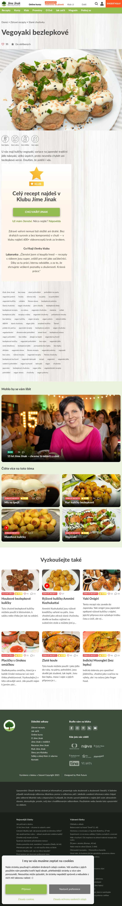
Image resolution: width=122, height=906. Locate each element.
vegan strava (18, 372)
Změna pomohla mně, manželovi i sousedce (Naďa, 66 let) (38, 844)
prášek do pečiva (9, 328)
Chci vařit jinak (36, 212)
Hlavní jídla (7, 594)
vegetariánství (8, 332)
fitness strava (33, 301)
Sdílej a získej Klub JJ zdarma (44, 756)
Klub (26, 10)
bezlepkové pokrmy (49, 301)
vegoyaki (62, 350)
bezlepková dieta (52, 306)
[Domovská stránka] (11, 4)
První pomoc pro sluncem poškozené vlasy (33, 854)
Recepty (6, 10)
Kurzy (17, 10)
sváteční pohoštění (10, 364)
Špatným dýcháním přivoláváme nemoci (32, 841)
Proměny (37, 10)
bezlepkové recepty (10, 310)
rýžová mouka (18, 355)
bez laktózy (7, 319)
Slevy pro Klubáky (39, 753)
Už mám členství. (22, 221)
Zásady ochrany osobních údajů (69, 899)
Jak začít (60, 10)
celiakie (22, 301)
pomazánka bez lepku (42, 346)
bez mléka (22, 337)
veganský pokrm (9, 297)
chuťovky (30, 372)
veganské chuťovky (40, 314)
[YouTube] (95, 728)
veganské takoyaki (29, 359)
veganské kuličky (9, 301)
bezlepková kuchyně (10, 359)
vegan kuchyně (26, 364)
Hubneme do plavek (54, 5)
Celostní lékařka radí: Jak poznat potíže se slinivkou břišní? (39, 831)
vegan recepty (33, 319)
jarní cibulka (38, 306)
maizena (53, 310)
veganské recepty (34, 355)
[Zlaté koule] (61, 641)
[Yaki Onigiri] (102, 580)
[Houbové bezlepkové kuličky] (20, 580)
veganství (51, 359)
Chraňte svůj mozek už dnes (27, 837)
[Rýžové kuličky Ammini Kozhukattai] (61, 580)
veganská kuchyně (52, 337)
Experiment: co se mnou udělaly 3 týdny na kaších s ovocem (93, 834)
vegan (47, 364)
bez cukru (6, 355)
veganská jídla (63, 359)
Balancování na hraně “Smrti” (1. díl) (84, 827)
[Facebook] (71, 728)
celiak (61, 310)
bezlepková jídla (9, 314)
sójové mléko (61, 319)
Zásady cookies (26, 899)
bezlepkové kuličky (10, 341)
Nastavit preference (69, 889)
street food (42, 332)
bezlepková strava (57, 332)
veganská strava (18, 350)
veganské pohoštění (28, 341)
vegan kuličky (19, 319)
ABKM (5, 323)
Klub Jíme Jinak (9, 292)
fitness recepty (33, 350)
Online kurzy (37, 735)
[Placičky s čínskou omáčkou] (20, 641)
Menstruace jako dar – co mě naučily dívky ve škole (36, 847)
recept (41, 359)
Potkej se (86, 10)
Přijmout (26, 889)
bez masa (21, 292)
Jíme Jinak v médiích (40, 742)
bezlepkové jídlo (24, 346)
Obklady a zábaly (76, 824)
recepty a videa (24, 314)
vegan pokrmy (42, 372)
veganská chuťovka (39, 310)
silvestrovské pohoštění (26, 332)
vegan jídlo (30, 323)
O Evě (49, 10)
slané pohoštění (34, 292)
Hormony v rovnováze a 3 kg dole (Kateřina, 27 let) (90, 831)
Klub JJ (70, 5)
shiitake (5, 350)
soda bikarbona (9, 346)
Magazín (73, 10)
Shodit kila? (114, 4)
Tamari (56, 323)
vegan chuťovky (59, 328)
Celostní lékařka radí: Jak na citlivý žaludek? (33, 851)
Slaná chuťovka (9, 306)
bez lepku (57, 346)
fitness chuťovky (50, 355)
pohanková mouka (58, 314)
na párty (42, 297)
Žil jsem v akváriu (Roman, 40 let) (83, 843)
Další (84, 5)
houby (21, 297)
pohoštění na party (51, 292)
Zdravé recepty (18, 22)
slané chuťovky (17, 323)
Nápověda (55, 221)
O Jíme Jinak (37, 738)
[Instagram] (77, 728)
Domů (4, 22)
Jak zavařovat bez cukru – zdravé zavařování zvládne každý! (39, 834)
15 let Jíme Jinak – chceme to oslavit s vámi (33, 827)
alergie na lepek (36, 337)
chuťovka (57, 364)
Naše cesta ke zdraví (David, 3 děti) (83, 847)
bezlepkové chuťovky (21, 368)
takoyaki (39, 364)
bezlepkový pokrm (42, 328)
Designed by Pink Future (75, 775)
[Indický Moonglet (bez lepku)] (102, 641)
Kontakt (34, 760)
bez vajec (42, 341)
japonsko (6, 368)
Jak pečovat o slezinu (24, 824)
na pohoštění (54, 297)
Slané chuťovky (37, 22)
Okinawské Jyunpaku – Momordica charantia (87, 850)
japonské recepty (25, 328)
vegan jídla (37, 368)
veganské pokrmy (48, 350)
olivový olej (31, 297)
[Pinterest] (83, 728)
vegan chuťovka (24, 306)
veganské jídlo (55, 341)
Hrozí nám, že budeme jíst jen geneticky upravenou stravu (92, 853)
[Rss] (89, 728)
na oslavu (24, 310)
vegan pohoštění (9, 337)
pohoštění (6, 372)
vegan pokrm (47, 319)
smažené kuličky (44, 323)
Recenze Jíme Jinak (40, 745)
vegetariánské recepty (52, 368)
